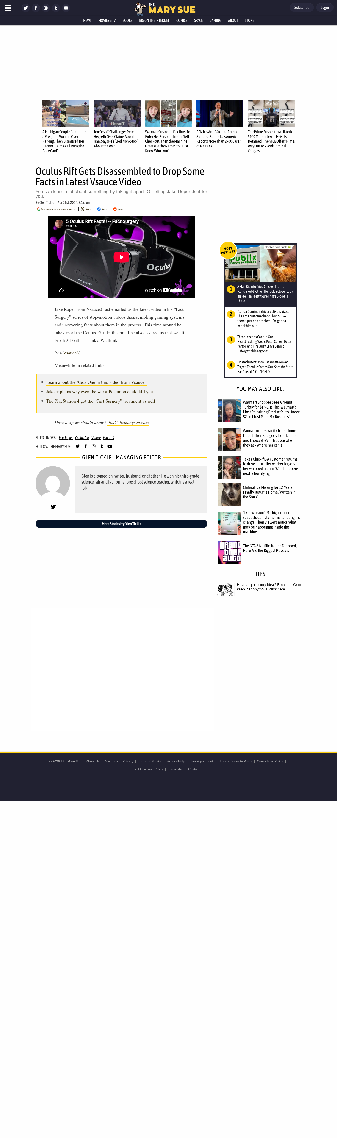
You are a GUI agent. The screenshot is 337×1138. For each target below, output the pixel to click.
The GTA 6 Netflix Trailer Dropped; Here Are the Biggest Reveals (270, 548)
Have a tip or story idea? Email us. (264, 585)
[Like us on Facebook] (36, 11)
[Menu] (8, 8)
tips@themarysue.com (128, 422)
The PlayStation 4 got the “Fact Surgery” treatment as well (100, 401)
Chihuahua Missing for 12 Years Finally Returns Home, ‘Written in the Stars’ (269, 492)
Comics (181, 20)
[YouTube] (66, 11)
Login (325, 7)
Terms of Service (150, 761)
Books (127, 20)
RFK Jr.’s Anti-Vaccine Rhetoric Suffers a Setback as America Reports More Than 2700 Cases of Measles (218, 138)
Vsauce (96, 438)
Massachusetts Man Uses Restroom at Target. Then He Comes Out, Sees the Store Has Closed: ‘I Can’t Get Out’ (265, 367)
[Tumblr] (56, 11)
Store (249, 20)
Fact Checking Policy (148, 769)
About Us (92, 761)
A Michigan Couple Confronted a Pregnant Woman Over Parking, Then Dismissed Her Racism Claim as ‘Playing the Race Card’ (65, 141)
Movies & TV (107, 20)
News (87, 20)
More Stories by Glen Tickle (121, 523)
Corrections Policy (270, 761)
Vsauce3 (71, 353)
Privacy (128, 761)
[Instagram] (46, 11)
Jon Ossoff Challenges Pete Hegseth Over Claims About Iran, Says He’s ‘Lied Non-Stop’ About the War (116, 138)
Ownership (175, 769)
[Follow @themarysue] (26, 11)
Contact (193, 769)
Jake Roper (66, 438)
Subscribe (301, 7)
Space (198, 20)
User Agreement (201, 761)
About (233, 20)
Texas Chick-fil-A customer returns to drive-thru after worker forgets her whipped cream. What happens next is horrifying (270, 466)
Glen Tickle (46, 202)
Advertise (111, 761)
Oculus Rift (82, 438)
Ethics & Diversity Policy (235, 761)
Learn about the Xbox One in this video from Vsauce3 (96, 382)
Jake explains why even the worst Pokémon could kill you (99, 391)
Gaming (215, 20)
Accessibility (176, 761)
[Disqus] (122, 669)
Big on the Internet (154, 20)
